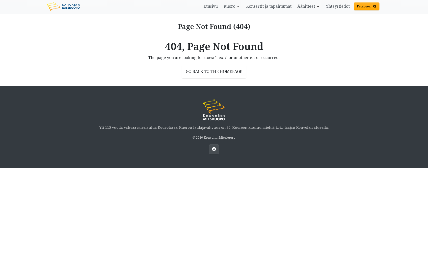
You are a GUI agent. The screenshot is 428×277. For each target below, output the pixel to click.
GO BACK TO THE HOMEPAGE (214, 71)
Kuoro (229, 6)
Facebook (364, 6)
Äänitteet (306, 6)
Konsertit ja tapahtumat (269, 6)
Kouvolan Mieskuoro (220, 137)
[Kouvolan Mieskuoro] (63, 5)
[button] (367, 6)
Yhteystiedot (338, 6)
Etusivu (211, 6)
